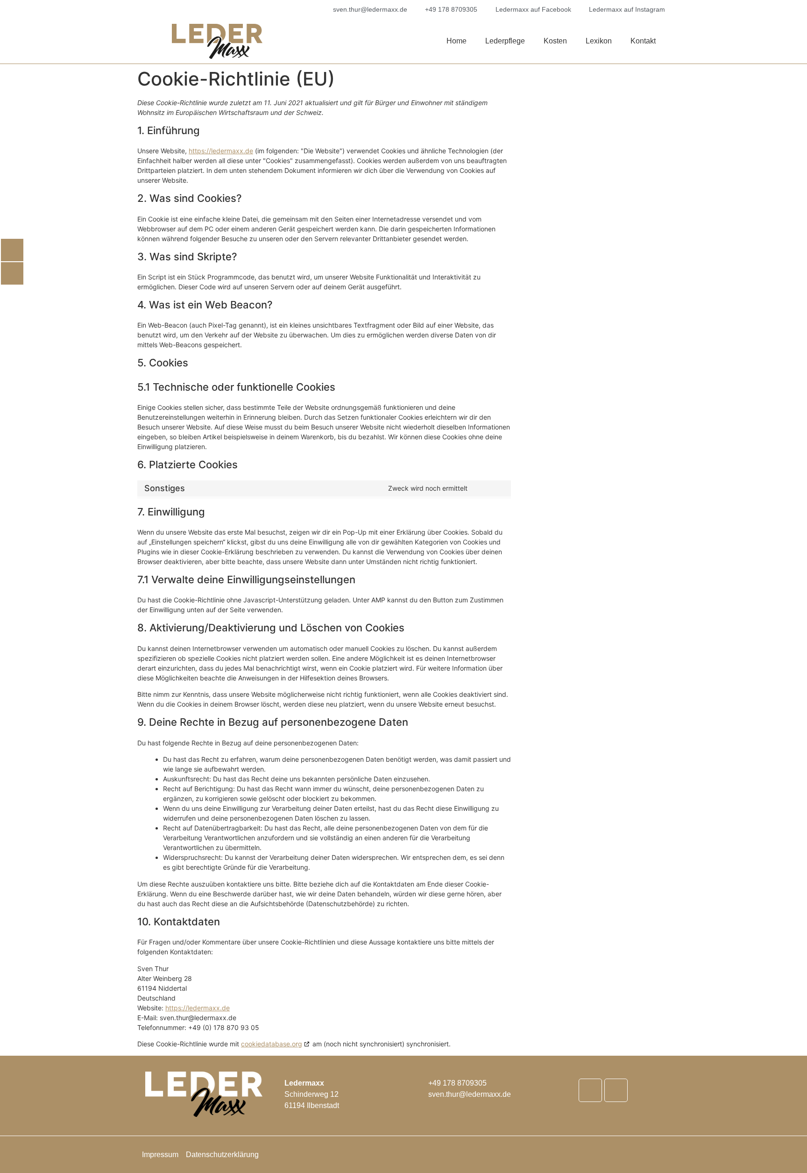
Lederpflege (505, 41)
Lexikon (599, 41)
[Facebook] (590, 1090)
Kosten (555, 41)
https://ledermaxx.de (221, 151)
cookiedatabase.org (271, 1044)
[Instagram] (616, 1090)
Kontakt (643, 41)
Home (456, 41)
